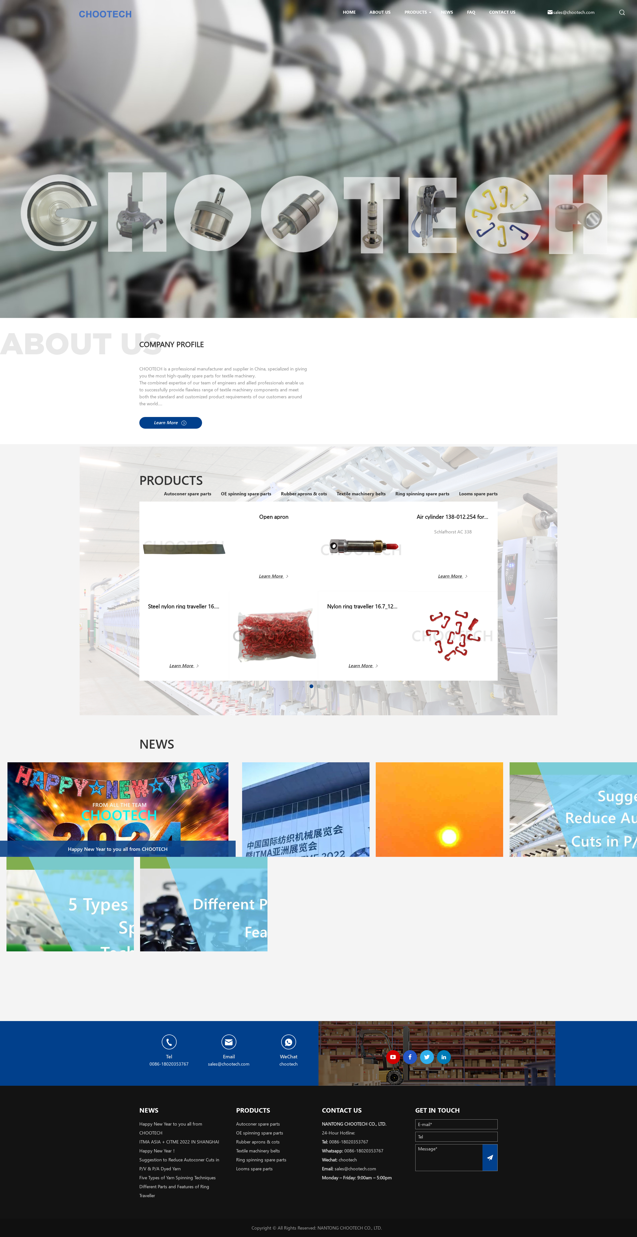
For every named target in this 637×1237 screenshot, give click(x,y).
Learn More (166, 422)
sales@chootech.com (574, 12)
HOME (349, 12)
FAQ (471, 12)
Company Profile (171, 344)
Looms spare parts (478, 494)
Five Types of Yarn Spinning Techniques (177, 1178)
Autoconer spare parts (187, 494)
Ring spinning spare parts (421, 494)
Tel (169, 1056)
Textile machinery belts (360, 494)
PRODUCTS (416, 12)
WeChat (288, 1056)
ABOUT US (380, 12)
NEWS (447, 12)
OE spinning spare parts (245, 494)
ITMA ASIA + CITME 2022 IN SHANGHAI (179, 1142)
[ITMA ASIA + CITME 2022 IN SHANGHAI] (306, 838)
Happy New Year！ (157, 1151)
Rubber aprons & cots (303, 494)
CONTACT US (502, 12)
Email (229, 1056)
